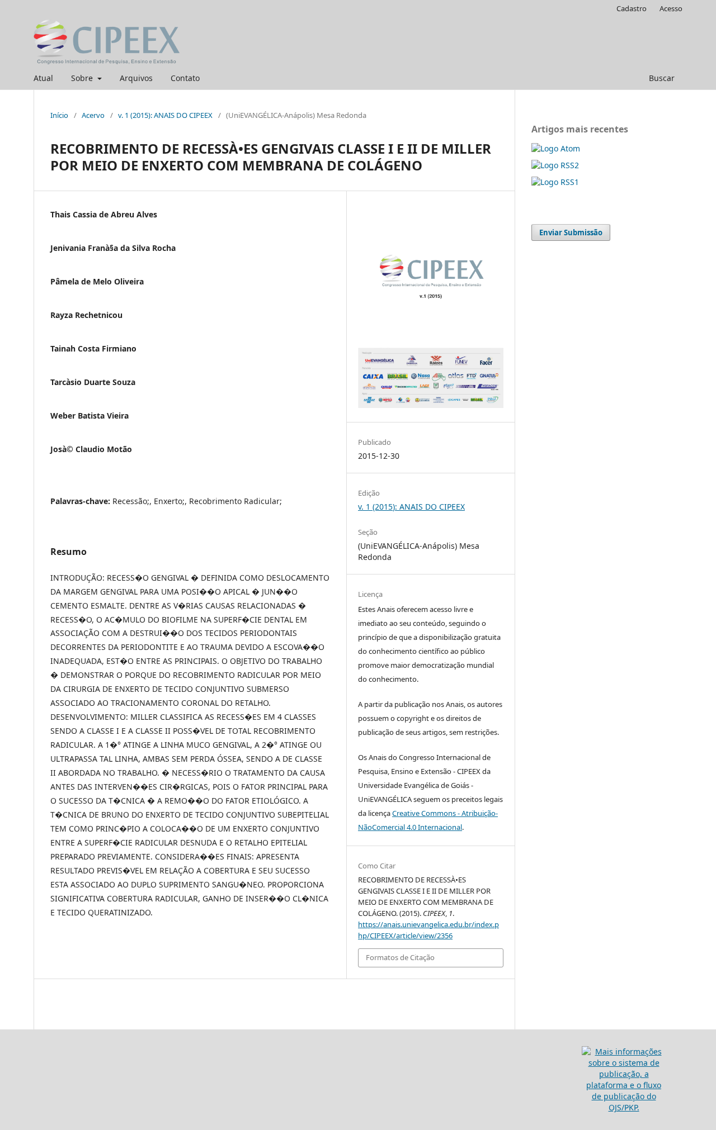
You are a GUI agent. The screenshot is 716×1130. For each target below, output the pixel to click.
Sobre (83, 78)
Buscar (662, 78)
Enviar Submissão (570, 232)
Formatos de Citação (400, 957)
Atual (43, 78)
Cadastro (631, 8)
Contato (185, 78)
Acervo (93, 115)
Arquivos (136, 78)
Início (59, 115)
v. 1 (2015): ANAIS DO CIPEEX (165, 115)
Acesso (671, 8)
